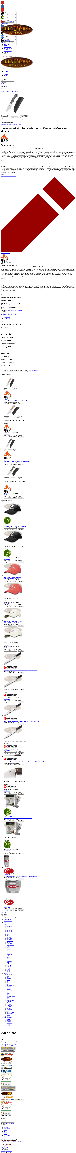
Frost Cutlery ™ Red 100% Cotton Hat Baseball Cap (13, 577)
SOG (8, 998)
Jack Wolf (9, 988)
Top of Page (6, 71)
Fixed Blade (9, 943)
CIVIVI (8, 980)
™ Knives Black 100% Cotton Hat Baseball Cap (15, 525)
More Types (9, 972)
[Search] (15, 82)
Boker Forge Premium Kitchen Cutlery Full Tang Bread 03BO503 (20, 670)
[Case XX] (9, 873)
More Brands (10, 1009)
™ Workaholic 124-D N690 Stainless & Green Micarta (16, 461)
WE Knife (9, 1002)
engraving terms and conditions (14, 310)
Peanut (8, 957)
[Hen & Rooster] (7, 523)
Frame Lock (9, 946)
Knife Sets (6, 1011)
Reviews (6, 75)
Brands (5, 973)
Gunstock (9, 947)
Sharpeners (9, 1023)
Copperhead (9, 938)
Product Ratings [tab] (7, 318)
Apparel (8, 1019)
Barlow (8, 928)
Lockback (9, 955)
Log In (12, 21)
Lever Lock (9, 953)
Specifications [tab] (7, 317)
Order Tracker (7, 1128)
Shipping (6, 74)
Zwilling (9, 1008)
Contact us (3, 39)
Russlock (9, 962)
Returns (5, 1131)
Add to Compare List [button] (9, 435)
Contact (5, 1132)
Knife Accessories (8, 1017)
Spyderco (9, 1001)
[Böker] (10, 668)
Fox (7, 984)
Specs (5, 72)
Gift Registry (7, 1135)
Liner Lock (9, 954)
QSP (8, 994)
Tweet (2, 174)
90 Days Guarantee (5, 40)
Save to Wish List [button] (18, 435)
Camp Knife (9, 933)
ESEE (8, 982)
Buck (8, 977)
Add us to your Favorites (6, 1151)
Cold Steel (9, 981)
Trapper (8, 969)
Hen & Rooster (10, 985)
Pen (7, 959)
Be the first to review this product (8, 176)
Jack (8, 950)
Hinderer (9, 986)
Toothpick (9, 968)
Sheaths (8, 1024)
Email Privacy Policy (9, 1123)
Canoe (8, 934)
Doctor (8, 942)
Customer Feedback (5, 41)
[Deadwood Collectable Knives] (17, 35)
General (2, 1045)
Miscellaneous (10, 1027)
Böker (8, 976)
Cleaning (9, 1020)
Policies (5, 1130)
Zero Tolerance (10, 1007)
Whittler (8, 970)
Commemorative (10, 1012)
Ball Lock (9, 927)
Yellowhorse (9, 1005)
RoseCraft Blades (11, 996)
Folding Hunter (10, 945)
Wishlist (5, 1134)
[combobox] (7, 82)
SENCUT (9, 997)
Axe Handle (9, 926)
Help (2, 1147)
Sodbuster (9, 963)
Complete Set (10, 1013)
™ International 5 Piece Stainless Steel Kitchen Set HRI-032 (18, 817)
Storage (8, 1025)
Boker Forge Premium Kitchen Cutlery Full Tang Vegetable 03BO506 (21, 721)
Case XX (9, 978)
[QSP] (4, 141)
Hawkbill (9, 949)
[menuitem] (8, 44)
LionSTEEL (9, 990)
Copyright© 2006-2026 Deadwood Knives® (11, 1141)
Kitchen (8, 951)
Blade (6, 1045)
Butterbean (9, 930)
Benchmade (9, 974)
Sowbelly (9, 966)
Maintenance (10, 1021)
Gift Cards (6, 1136)
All (12, 1045)
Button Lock (9, 931)
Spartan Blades (10, 1000)
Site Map (6, 1147)
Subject (3, 19)
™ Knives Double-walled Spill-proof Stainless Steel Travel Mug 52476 (20, 875)
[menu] (38, 49)
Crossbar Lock (10, 941)
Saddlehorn (9, 961)
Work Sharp (9, 1004)
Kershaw (9, 989)
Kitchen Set (9, 1016)
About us (3, 37)
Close (2, 42)
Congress (9, 937)
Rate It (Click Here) (33, 370)
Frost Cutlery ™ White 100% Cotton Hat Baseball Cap (13, 622)
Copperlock (9, 939)
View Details (7, 434)
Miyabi (8, 992)
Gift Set (8, 1015)
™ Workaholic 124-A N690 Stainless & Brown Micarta (17, 400)
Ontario (8, 993)
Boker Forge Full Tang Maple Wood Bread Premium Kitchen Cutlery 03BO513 (24, 761)
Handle (9, 1045)
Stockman (9, 965)
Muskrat (8, 958)
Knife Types (7, 924)
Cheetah (8, 935)
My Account (6, 1127)
